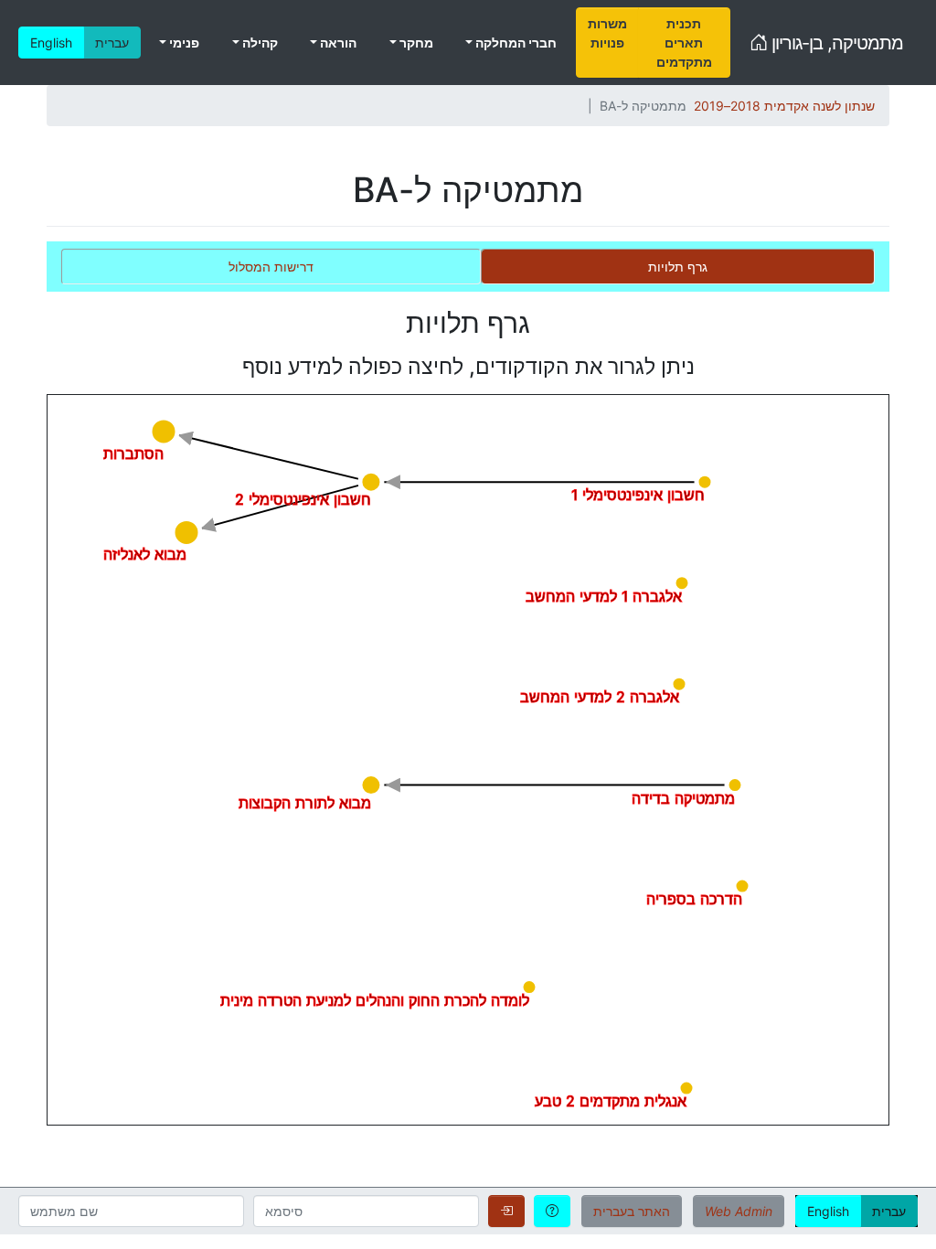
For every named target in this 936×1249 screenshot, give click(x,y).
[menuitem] (607, 42)
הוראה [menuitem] (336, 42)
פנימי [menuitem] (182, 42)
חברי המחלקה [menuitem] (515, 42)
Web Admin (738, 1211)
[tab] (678, 266)
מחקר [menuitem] (415, 42)
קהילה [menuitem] (258, 42)
